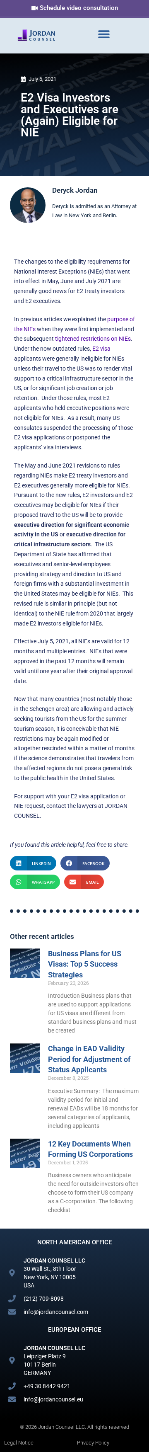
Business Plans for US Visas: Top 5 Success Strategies (84, 964)
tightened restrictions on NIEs (93, 338)
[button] (104, 33)
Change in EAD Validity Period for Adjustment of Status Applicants (89, 1059)
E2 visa (101, 348)
